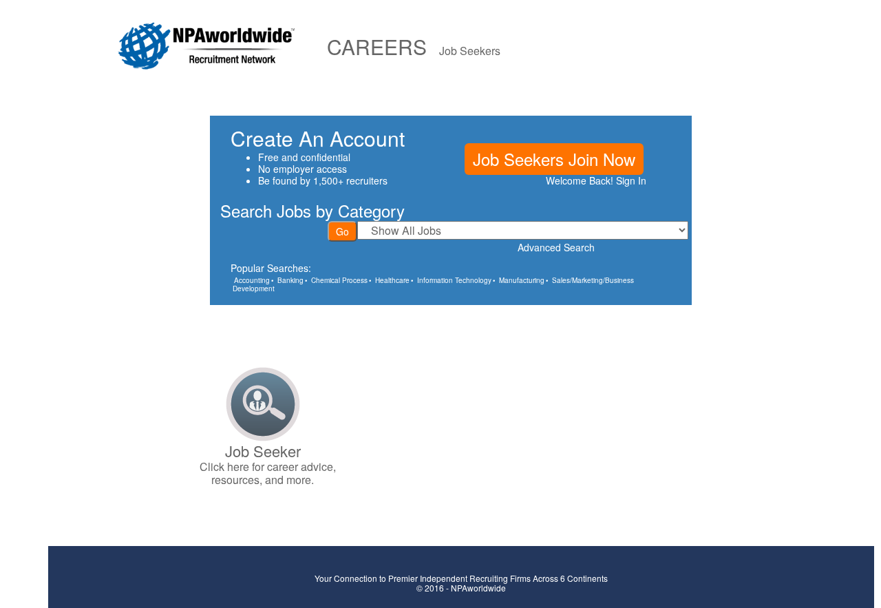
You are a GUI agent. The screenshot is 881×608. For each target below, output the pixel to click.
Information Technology (454, 280)
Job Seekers (469, 51)
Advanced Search (556, 247)
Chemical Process (339, 280)
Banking (290, 280)
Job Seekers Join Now (554, 159)
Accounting (252, 280)
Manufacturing (521, 280)
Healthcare (392, 280)
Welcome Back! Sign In (596, 180)
